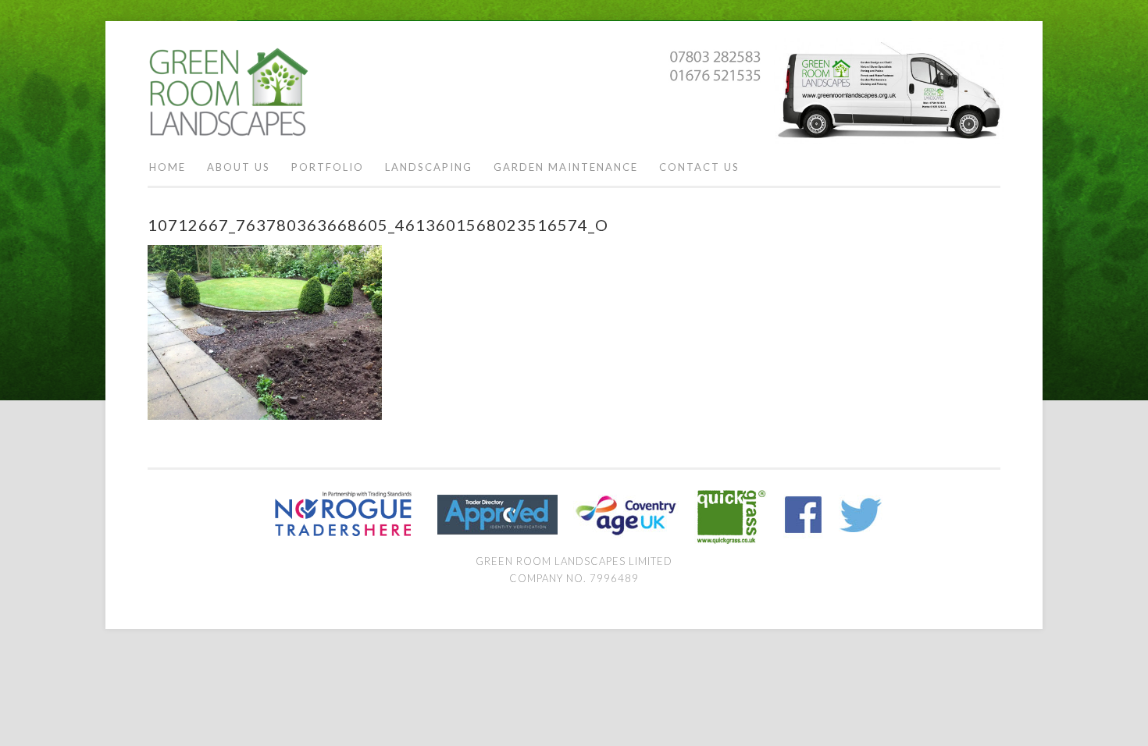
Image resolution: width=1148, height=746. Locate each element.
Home (167, 167)
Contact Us (699, 167)
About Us (238, 167)
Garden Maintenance (566, 167)
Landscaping (428, 167)
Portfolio (327, 167)
